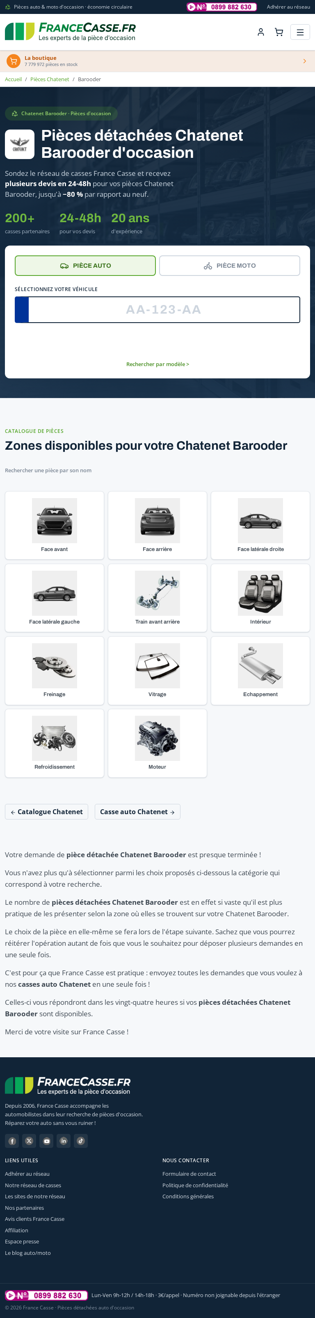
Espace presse (22, 1241)
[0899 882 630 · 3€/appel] (222, 6)
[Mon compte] (261, 32)
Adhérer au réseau (288, 6)
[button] (54, 525)
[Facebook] (12, 1141)
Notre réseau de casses (33, 1185)
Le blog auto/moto (28, 1253)
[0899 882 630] (46, 1295)
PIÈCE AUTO (92, 265)
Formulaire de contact (189, 1173)
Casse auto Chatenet (134, 811)
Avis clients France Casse (34, 1218)
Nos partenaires (24, 1207)
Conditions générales (188, 1196)
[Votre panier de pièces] (279, 32)
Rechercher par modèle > (157, 364)
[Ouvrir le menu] (300, 32)
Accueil (13, 79)
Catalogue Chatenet (49, 811)
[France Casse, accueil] (70, 32)
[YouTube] (46, 1141)
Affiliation (16, 1230)
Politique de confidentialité (195, 1185)
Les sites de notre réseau (35, 1196)
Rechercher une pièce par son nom (48, 470)
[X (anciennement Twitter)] (29, 1141)
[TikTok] (81, 1141)
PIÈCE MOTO (236, 265)
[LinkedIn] (64, 1141)
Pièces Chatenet (49, 79)
